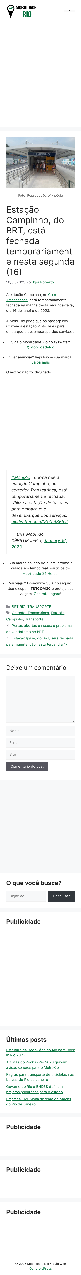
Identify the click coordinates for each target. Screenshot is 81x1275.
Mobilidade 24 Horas (40, 573)
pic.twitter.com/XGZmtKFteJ (39, 521)
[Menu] (69, 11)
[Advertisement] (40, 78)
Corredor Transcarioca (30, 613)
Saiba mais (40, 362)
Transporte (34, 619)
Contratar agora (47, 594)
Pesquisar (61, 896)
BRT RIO (18, 607)
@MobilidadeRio (40, 347)
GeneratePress (40, 1268)
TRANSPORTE (39, 607)
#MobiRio (20, 477)
